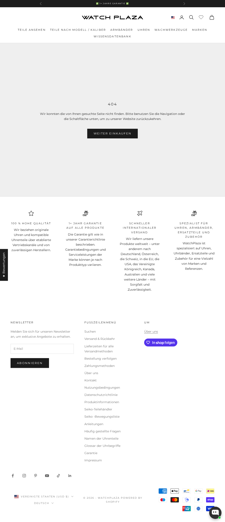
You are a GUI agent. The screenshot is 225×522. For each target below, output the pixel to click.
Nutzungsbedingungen (102, 388)
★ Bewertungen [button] (4, 264)
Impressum (93, 460)
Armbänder (121, 29)
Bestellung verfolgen (100, 359)
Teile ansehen (32, 29)
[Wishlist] (201, 16)
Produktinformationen (101, 402)
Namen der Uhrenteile (101, 438)
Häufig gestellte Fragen (102, 431)
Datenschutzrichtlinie (101, 395)
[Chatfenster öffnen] (215, 513)
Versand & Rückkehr (99, 339)
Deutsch (41, 503)
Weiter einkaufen (112, 133)
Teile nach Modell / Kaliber (78, 29)
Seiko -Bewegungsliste (102, 417)
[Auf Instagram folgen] (24, 475)
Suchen (90, 332)
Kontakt (90, 380)
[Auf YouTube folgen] (47, 475)
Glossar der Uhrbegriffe (102, 446)
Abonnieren (30, 363)
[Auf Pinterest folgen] (35, 475)
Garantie (90, 453)
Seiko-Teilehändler (98, 409)
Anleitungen (93, 424)
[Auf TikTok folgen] (58, 475)
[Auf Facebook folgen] (13, 475)
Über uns (91, 373)
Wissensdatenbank (112, 36)
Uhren (144, 29)
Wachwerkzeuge (171, 29)
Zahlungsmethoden (99, 366)
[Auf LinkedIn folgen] (70, 475)
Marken (199, 29)
